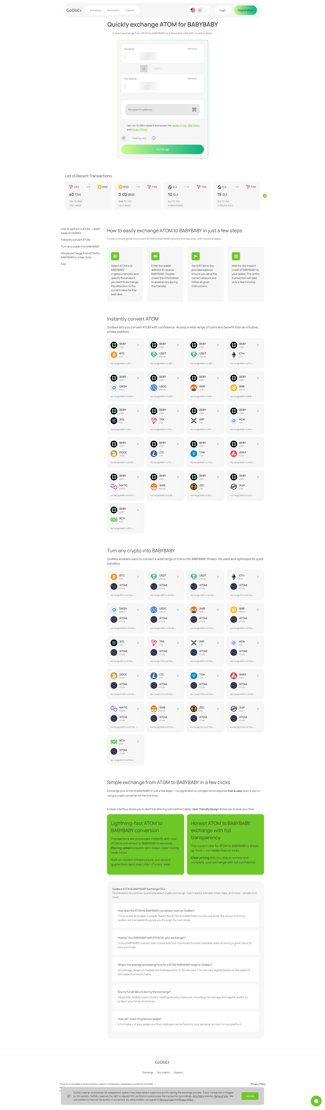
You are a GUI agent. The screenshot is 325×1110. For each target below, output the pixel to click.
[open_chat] (316, 1101)
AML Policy (194, 125)
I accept (250, 1096)
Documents (113, 10)
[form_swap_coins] (144, 68)
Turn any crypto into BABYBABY (80, 246)
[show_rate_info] (153, 138)
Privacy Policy (139, 129)
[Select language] (193, 10)
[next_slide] (265, 196)
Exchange (95, 10)
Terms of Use (179, 125)
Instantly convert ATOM (75, 240)
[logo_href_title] (74, 10)
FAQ (63, 264)
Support (129, 10)
